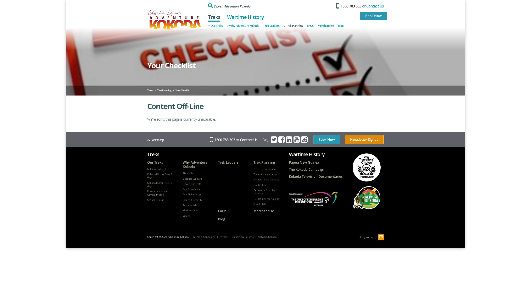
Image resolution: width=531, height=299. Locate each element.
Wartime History (245, 16)
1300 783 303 (350, 6)
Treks (214, 16)
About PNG (259, 204)
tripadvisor (367, 167)
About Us (188, 173)
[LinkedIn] (289, 139)
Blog (340, 26)
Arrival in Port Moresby (266, 179)
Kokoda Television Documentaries (316, 176)
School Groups (155, 200)
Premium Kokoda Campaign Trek (157, 193)
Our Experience (192, 189)
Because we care (192, 178)
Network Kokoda (267, 237)
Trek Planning (294, 26)
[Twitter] (274, 139)
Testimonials (190, 205)
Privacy (223, 237)
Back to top (157, 140)
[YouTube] (297, 139)
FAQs (310, 26)
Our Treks (217, 26)
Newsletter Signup (364, 139)
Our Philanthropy (192, 194)
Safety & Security (192, 200)
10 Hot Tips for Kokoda (266, 199)
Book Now (373, 15)
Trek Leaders (271, 26)
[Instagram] (304, 139)
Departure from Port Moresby (265, 192)
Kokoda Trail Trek (157, 169)
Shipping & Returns (243, 237)
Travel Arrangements (265, 174)
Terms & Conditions (204, 237)
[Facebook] (281, 139)
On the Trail (260, 185)
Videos (186, 216)
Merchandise (326, 26)
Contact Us (375, 6)
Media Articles (191, 210)
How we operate (192, 184)
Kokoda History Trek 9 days (159, 184)
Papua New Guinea (304, 162)
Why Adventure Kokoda (244, 26)
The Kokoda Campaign (306, 169)
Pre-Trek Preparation (265, 169)
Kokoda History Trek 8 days (159, 176)
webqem (371, 237)
